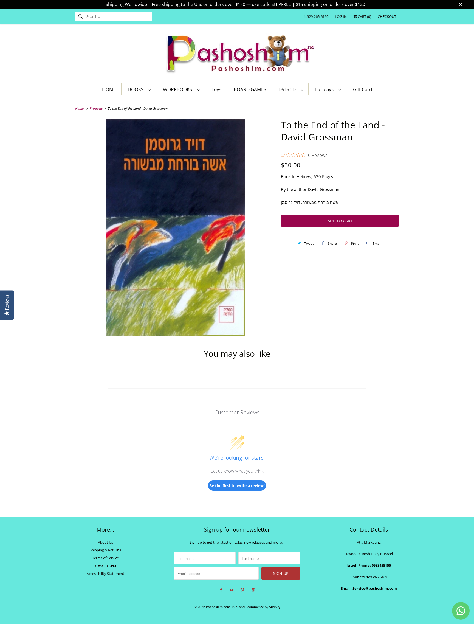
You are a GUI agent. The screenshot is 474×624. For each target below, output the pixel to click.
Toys (216, 89)
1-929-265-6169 (316, 16)
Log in (341, 16)
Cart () (364, 16)
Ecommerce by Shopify (263, 607)
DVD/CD (288, 89)
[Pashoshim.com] (237, 54)
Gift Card (362, 89)
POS (235, 607)
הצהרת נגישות (105, 565)
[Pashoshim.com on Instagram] (253, 590)
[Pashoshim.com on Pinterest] (242, 590)
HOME (109, 89)
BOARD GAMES (250, 89)
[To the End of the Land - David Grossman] (175, 227)
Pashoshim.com (218, 607)
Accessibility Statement (105, 573)
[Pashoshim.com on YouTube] (231, 590)
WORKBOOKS (178, 89)
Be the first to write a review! (237, 485)
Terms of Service (105, 557)
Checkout (387, 16)
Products (96, 108)
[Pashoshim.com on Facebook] (221, 590)
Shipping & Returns (105, 549)
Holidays (325, 89)
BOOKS (137, 89)
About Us (105, 542)
